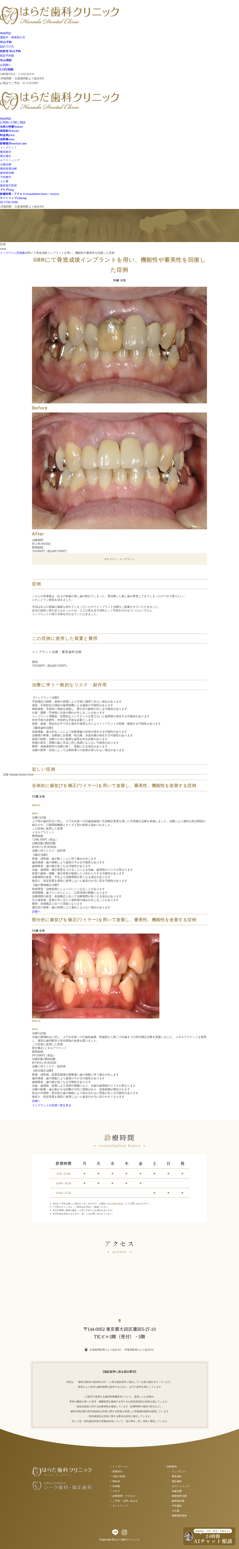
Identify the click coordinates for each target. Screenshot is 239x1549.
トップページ (120, 1466)
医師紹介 (118, 1471)
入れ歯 (4, 181)
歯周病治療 (7, 173)
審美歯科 (5, 152)
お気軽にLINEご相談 (13, 122)
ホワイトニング (10, 160)
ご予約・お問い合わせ (125, 1500)
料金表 (116, 1481)
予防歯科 (5, 177)
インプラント (8, 147)
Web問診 (5, 33)
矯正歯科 (5, 156)
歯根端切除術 (8, 185)
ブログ (116, 1491)
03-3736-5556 (9, 202)
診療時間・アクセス (124, 1496)
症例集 (116, 1486)
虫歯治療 (5, 164)
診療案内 (172, 1466)
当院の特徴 (119, 1476)
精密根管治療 (8, 168)
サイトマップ (120, 1505)
